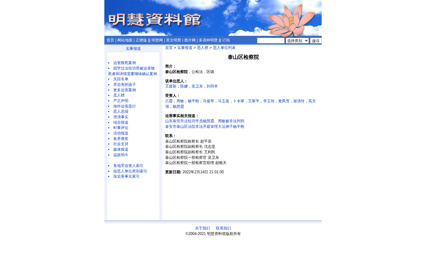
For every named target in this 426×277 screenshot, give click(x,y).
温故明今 (120, 155)
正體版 (141, 40)
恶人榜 (119, 95)
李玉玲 (268, 101)
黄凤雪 (284, 101)
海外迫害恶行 (124, 106)
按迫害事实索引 (126, 176)
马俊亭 (208, 101)
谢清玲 (299, 101)
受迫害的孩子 (124, 84)
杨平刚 (193, 101)
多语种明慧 (208, 40)
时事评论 (120, 127)
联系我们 (223, 228)
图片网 (190, 40)
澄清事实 (120, 117)
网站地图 (124, 40)
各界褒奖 (120, 138)
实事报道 (133, 48)
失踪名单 (120, 79)
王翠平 (253, 101)
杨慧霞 (178, 106)
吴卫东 (197, 86)
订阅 (226, 40)
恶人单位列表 (224, 47)
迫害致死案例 (124, 63)
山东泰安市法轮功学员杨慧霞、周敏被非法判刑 (204, 121)
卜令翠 (238, 101)
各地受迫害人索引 (128, 165)
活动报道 (120, 133)
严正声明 (120, 101)
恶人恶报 (120, 111)
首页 (110, 40)
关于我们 (202, 228)
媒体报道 (120, 149)
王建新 (170, 86)
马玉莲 (223, 101)
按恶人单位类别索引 (130, 171)
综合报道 (120, 122)
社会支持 (120, 144)
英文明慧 (173, 40)
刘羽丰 (212, 86)
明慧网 (157, 40)
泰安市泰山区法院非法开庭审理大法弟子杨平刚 (204, 126)
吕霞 (169, 101)
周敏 (180, 101)
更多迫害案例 (124, 90)
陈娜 (184, 86)
